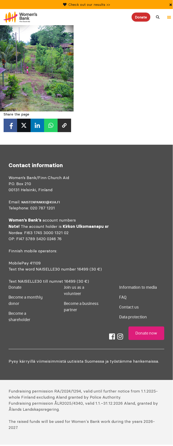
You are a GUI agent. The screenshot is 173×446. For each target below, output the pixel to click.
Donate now (146, 333)
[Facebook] (112, 336)
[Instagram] (120, 336)
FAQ (123, 297)
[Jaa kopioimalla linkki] (64, 125)
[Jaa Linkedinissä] (37, 125)
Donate (141, 17)
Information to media (138, 287)
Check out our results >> (89, 4)
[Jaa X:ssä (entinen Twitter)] (24, 125)
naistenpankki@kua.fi (40, 202)
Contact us (129, 307)
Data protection (133, 317)
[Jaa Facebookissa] (10, 125)
